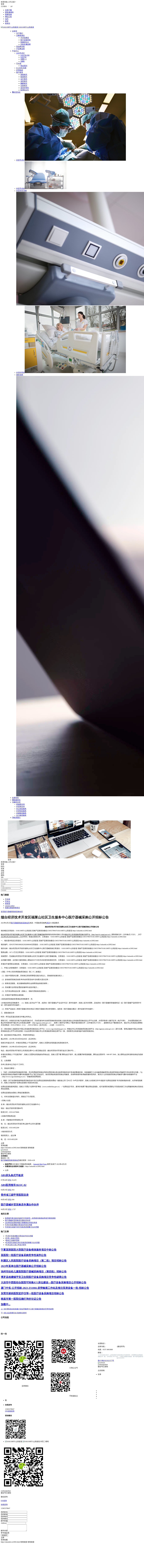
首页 (2, 912)
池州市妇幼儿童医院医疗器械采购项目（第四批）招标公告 (34, 1271)
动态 (6, 19)
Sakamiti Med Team (40, 1164)
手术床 (18, 63)
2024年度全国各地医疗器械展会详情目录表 (21, 1222)
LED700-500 (24, 55)
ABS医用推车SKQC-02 (13, 1185)
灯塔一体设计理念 (12, 1238)
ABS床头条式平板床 (12, 1175)
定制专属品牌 (25, 44)
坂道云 (7, 23)
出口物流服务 (21, 815)
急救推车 (23, 74)
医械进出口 (24, 42)
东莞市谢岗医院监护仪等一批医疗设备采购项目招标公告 (32, 1293)
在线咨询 (4, 1504)
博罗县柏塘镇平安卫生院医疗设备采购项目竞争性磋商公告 (34, 1277)
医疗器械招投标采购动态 (13, 912)
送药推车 (23, 81)
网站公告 (8, 17)
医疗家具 (19, 72)
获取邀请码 (9, 12)
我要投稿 (8, 14)
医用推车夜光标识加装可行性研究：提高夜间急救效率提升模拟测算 (30, 1218)
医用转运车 (24, 90)
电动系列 (23, 66)
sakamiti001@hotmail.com (112, 1352)
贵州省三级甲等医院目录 (15, 1194)
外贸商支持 (20, 806)
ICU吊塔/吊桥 (21, 68)
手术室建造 (24, 38)
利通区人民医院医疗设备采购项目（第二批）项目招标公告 (34, 1260)
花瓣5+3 (23, 59)
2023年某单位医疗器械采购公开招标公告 (23, 1266)
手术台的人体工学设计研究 (16, 1245)
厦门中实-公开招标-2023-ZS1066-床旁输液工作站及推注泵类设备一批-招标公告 (45, 1288)
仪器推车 (23, 85)
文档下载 (8, 10)
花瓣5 (22, 61)
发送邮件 (4, 1535)
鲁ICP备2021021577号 (106, 1360)
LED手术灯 (20, 53)
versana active (9, 906)
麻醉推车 (23, 83)
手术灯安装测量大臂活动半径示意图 (18, 1225)
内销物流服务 (21, 813)
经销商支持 (20, 804)
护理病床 (19, 70)
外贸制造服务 (21, 811)
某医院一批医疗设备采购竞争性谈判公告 (23, 1255)
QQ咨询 (4, 1501)
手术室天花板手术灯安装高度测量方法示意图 (22, 1227)
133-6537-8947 (111, 1346)
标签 (6, 21)
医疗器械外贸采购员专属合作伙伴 (20, 1204)
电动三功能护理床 (12, 1240)
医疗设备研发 (25, 40)
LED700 (23, 57)
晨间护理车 (24, 88)
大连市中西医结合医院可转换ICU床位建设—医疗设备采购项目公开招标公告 (43, 1282)
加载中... (5, 1304)
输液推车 (23, 77)
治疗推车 (23, 79)
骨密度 (7, 904)
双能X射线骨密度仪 (12, 908)
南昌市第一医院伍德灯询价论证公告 (21, 1298)
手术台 (7, 901)
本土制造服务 (21, 809)
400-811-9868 (111, 1343)
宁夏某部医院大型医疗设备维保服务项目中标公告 (29, 1249)
